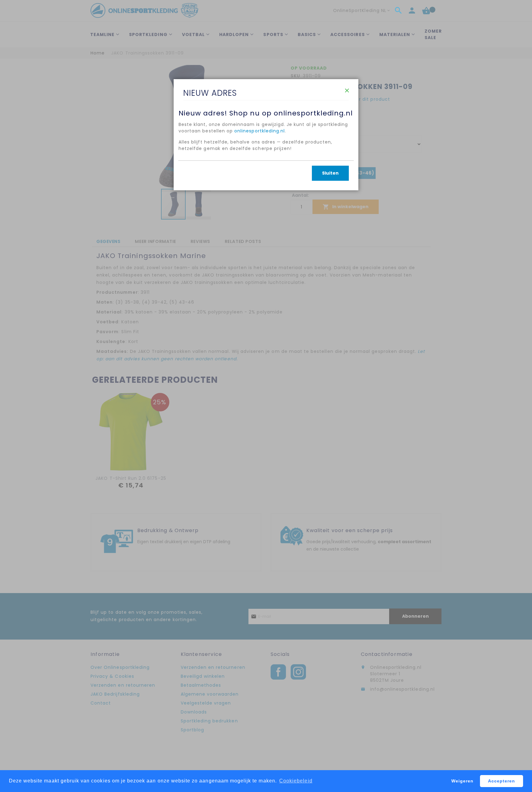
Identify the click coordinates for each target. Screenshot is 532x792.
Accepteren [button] (501, 780)
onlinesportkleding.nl (259, 131)
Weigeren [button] (462, 780)
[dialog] (266, 396)
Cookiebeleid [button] (295, 780)
